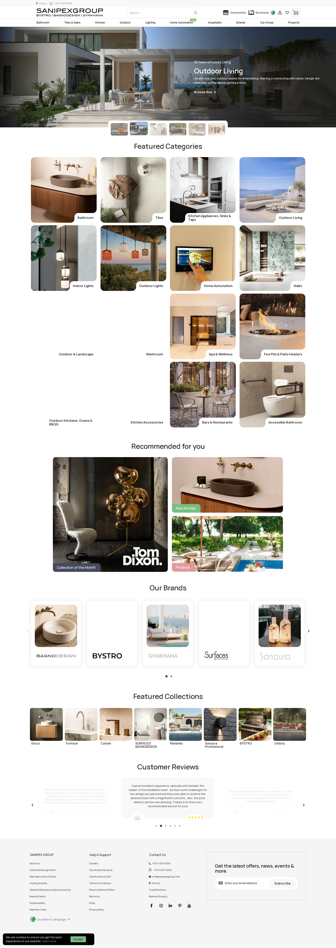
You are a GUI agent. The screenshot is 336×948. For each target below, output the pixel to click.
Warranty (94, 896)
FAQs (92, 903)
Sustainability (37, 903)
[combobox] (163, 12)
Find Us (156, 883)
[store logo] (70, 13)
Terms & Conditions (100, 883)
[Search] (195, 12)
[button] (205, 92)
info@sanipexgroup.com (166, 876)
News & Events (38, 896)
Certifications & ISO (100, 876)
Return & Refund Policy (102, 890)
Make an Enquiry (158, 896)
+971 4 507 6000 (161, 863)
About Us (35, 863)
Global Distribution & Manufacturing (50, 890)
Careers (93, 863)
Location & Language (51, 919)
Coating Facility (38, 883)
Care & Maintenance (100, 870)
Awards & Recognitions (43, 870)
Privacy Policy (96, 909)
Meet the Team (38, 909)
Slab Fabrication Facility (43, 876)
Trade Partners (157, 890)
